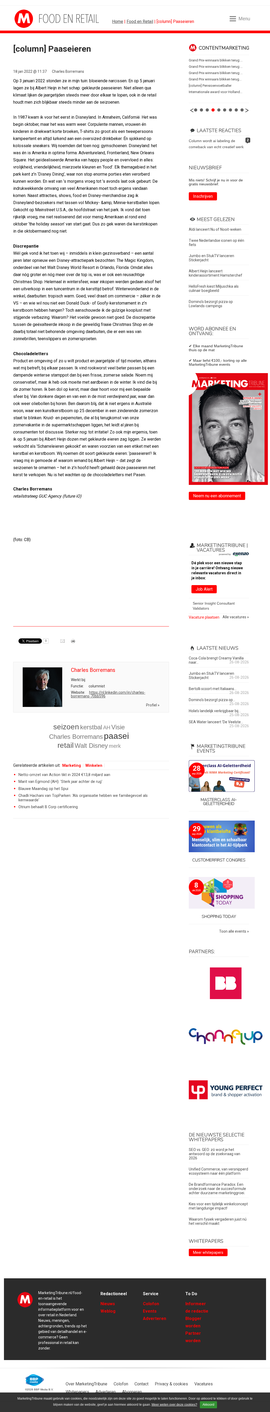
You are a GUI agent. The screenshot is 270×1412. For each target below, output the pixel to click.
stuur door (63, 643)
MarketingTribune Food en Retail (34, 18)
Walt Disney (91, 745)
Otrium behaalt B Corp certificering (48, 807)
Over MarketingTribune (86, 1383)
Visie (118, 727)
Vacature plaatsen (204, 617)
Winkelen (93, 765)
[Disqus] (91, 897)
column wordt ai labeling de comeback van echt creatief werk (216, 144)
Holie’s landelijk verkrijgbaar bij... (215, 711)
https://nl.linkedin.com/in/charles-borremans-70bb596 (108, 694)
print (74, 643)
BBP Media (35, 1380)
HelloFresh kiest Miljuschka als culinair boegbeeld (214, 288)
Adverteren (154, 1318)
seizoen (66, 727)
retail (65, 745)
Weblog (107, 1311)
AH (106, 727)
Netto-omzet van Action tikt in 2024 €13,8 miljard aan (64, 775)
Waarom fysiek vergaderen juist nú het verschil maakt (218, 1221)
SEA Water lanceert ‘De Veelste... (216, 722)
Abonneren (132, 1391)
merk (115, 746)
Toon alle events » (234, 931)
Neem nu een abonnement (217, 495)
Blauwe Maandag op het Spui (43, 789)
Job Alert (204, 589)
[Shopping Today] (219, 893)
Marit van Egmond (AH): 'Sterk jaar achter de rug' (60, 781)
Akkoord (208, 1404)
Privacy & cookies (171, 1383)
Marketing (71, 765)
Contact (141, 1383)
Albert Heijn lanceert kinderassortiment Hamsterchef (215, 273)
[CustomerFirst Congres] (219, 837)
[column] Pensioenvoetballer (210, 86)
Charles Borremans (68, 71)
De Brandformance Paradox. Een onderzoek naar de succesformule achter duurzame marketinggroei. (217, 1188)
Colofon (151, 1303)
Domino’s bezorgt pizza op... (212, 700)
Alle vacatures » (236, 617)
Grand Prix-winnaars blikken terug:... (216, 60)
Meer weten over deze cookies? (174, 1404)
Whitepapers (77, 1391)
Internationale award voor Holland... (215, 92)
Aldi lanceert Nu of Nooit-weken (215, 229)
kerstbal (91, 727)
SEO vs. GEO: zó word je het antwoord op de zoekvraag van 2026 (214, 1154)
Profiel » (153, 705)
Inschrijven (203, 196)
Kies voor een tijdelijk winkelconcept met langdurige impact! (218, 1206)
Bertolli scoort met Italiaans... (213, 689)
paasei (116, 736)
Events (150, 1311)
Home (117, 21)
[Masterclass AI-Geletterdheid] (219, 776)
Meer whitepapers (208, 1252)
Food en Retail (140, 21)
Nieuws (107, 1303)
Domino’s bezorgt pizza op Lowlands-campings (211, 304)
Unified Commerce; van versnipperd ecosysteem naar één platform (218, 1171)
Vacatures (203, 1383)
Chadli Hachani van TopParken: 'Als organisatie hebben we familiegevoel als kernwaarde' (83, 797)
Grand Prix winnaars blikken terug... (215, 79)
